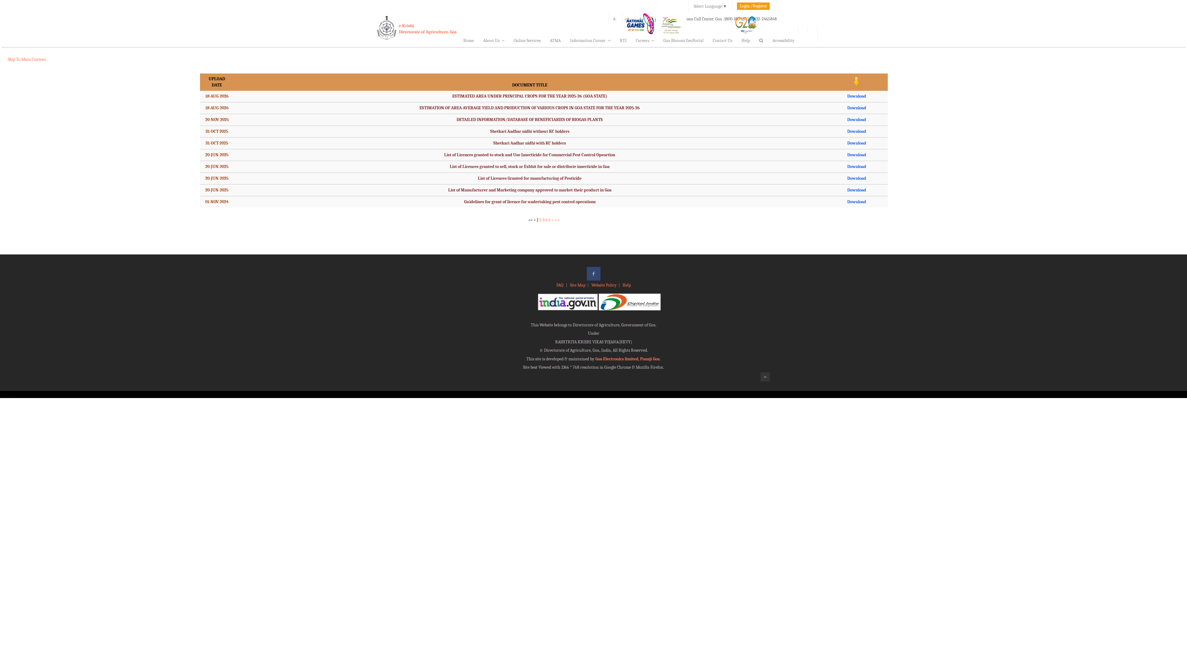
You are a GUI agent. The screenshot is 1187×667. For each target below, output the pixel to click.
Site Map (577, 285)
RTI (623, 40)
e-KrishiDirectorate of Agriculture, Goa (428, 29)
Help (746, 40)
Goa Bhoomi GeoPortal (683, 40)
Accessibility (783, 40)
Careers (642, 40)
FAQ (560, 285)
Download (856, 96)
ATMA (555, 40)
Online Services (527, 40)
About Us (491, 40)
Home (468, 40)
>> (557, 220)
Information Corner (588, 40)
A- (615, 19)
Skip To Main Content (27, 59)
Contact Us (722, 40)
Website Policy (604, 285)
